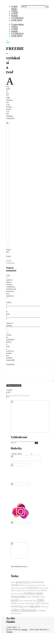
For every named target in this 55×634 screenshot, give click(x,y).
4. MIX (8, 41)
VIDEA (14, 11)
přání (40, 600)
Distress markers (43, 588)
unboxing (35, 606)
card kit (23, 588)
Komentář (10, 364)
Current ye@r (9, 392)
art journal (38, 585)
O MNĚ (14, 13)
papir (30, 600)
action (13, 582)
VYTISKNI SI (17, 18)
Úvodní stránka (14, 7)
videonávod (27, 610)
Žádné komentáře (10, 261)
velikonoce (44, 606)
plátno (34, 600)
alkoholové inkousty (27, 585)
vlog (37, 610)
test (21, 606)
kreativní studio (33, 593)
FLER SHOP (16, 20)
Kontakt (14, 15)
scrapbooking (29, 603)
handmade (44, 590)
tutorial (26, 606)
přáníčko (14, 603)
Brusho (18, 588)
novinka (28, 597)
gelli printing (31, 590)
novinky (35, 596)
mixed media (18, 596)
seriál (37, 603)
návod (14, 600)
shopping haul (44, 603)
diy (21, 590)
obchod (21, 600)
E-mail (8, 314)
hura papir (14, 593)
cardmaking (32, 587)
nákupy (43, 597)
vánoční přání (15, 613)
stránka (14, 606)
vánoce (42, 610)
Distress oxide (15, 590)
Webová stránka (9, 324)
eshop (24, 590)
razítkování (21, 603)
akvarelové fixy (24, 581)
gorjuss (38, 590)
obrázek (26, 600)
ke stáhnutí (21, 593)
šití (20, 613)
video (15, 610)
